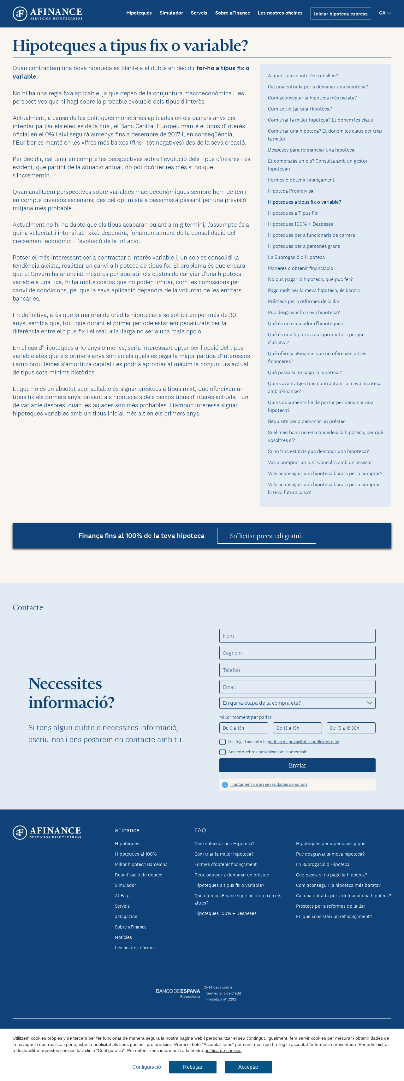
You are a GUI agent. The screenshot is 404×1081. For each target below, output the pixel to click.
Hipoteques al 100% (136, 854)
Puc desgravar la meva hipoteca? (304, 312)
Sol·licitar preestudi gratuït (266, 535)
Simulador (171, 12)
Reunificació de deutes (138, 875)
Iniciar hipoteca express (341, 13)
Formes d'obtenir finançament (301, 179)
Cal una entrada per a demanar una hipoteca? (318, 86)
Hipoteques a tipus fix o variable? (229, 885)
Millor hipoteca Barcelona (141, 864)
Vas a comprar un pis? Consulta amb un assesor (320, 462)
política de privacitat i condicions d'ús (303, 741)
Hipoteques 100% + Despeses (300, 224)
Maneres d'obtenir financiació (300, 268)
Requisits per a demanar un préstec (307, 421)
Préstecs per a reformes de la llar (304, 301)
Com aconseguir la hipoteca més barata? (312, 97)
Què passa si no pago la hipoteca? (305, 372)
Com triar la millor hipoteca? (223, 854)
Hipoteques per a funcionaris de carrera (311, 235)
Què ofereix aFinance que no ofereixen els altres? (237, 899)
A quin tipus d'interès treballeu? (303, 75)
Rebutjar (192, 1067)
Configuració (146, 1067)
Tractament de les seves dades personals (268, 784)
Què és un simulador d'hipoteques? (306, 323)
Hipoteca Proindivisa (290, 191)
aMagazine (126, 916)
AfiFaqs (123, 896)
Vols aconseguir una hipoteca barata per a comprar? (325, 473)
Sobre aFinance (232, 12)
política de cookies (223, 1050)
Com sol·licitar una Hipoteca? (300, 108)
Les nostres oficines (280, 12)
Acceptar (248, 1067)
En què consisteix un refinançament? (334, 916)
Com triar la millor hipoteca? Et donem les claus (320, 119)
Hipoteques (139, 12)
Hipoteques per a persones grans (304, 246)
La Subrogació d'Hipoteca (296, 257)
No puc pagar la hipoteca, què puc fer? (310, 279)
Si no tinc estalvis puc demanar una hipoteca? (318, 451)
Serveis (199, 12)
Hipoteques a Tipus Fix (293, 213)
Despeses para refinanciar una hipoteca (311, 149)
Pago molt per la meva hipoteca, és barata (314, 290)
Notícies (123, 937)
